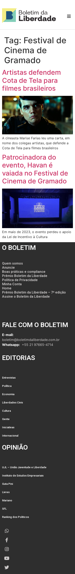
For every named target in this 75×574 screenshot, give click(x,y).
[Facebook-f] (6, 540)
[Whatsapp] (6, 530)
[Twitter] (6, 567)
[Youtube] (6, 558)
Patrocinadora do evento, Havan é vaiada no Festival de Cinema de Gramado (35, 169)
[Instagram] (6, 549)
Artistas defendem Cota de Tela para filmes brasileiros (31, 80)
